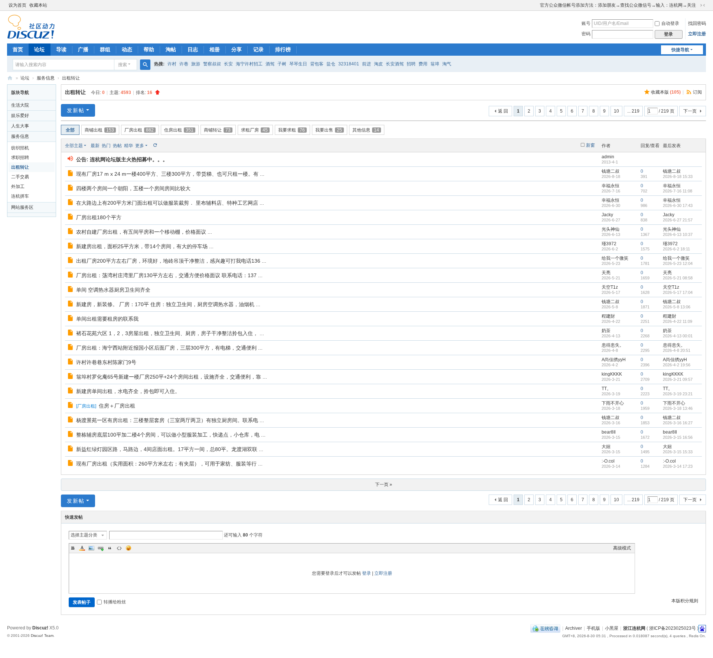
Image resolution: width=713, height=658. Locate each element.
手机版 (593, 628)
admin (608, 156)
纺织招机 (20, 147)
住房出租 (178, 130)
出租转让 (71, 78)
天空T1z (610, 287)
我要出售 (328, 130)
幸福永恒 (610, 185)
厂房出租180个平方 (98, 217)
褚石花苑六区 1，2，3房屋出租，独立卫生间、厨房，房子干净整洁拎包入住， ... (170, 333)
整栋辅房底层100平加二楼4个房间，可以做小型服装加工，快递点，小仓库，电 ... (171, 435)
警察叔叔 (212, 64)
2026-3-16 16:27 (678, 423)
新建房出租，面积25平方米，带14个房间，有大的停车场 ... (145, 246)
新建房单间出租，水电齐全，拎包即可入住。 (128, 391)
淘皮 (378, 64)
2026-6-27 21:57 (678, 220)
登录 (366, 573)
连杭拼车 (20, 196)
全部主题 (74, 145)
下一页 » (383, 484)
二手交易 (20, 176)
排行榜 (283, 49)
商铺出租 (99, 130)
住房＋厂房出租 (117, 406)
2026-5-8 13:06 (676, 307)
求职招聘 (20, 157)
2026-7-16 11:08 (677, 191)
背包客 (316, 64)
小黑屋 (611, 628)
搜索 (122, 64)
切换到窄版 (702, 5)
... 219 (633, 111)
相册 (214, 49)
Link (100, 548)
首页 (18, 49)
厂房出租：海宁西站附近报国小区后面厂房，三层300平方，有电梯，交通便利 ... (169, 348)
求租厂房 (254, 130)
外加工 (18, 186)
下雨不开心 (613, 403)
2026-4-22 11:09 (677, 321)
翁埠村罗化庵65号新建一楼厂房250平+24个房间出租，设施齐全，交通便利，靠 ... (171, 377)
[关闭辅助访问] (536, 5)
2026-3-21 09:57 (678, 379)
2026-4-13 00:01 (678, 336)
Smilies (128, 548)
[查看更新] (155, 145)
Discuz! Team (42, 635)
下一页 (690, 111)
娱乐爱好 (20, 115)
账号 (586, 23)
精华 (128, 145)
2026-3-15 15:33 (678, 452)
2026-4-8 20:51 (676, 350)
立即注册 (697, 33)
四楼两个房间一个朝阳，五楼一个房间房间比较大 (133, 188)
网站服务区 (22, 207)
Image (91, 548)
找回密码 (697, 23)
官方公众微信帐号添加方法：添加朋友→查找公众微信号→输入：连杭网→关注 (618, 5)
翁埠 (434, 64)
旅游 (195, 64)
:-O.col (608, 461)
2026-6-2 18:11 (676, 249)
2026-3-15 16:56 (678, 437)
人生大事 (20, 126)
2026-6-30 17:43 (678, 205)
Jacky (607, 214)
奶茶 (606, 330)
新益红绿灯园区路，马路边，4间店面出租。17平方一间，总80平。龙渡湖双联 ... (169, 449)
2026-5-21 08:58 (678, 278)
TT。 (606, 388)
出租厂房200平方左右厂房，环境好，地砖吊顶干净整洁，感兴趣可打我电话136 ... (171, 261)
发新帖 (76, 110)
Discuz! (40, 628)
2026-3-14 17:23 (678, 466)
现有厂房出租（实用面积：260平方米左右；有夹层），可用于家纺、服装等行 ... (169, 464)
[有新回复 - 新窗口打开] (71, 174)
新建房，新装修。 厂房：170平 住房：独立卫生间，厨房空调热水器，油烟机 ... (168, 304)
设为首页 (17, 5)
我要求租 (291, 130)
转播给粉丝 (115, 601)
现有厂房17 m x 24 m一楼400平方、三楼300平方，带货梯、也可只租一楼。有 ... (170, 174)
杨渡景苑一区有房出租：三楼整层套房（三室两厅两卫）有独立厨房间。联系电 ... (170, 420)
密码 (586, 33)
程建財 (608, 316)
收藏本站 (38, 5)
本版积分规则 (684, 600)
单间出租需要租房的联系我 (107, 319)
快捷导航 (680, 49)
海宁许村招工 (249, 64)
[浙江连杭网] (31, 26)
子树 (281, 64)
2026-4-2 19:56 (676, 365)
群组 (105, 49)
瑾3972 (609, 243)
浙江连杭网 (10, 78)
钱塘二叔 (610, 171)
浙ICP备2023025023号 (672, 628)
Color (82, 548)
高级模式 (622, 548)
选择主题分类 (84, 535)
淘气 (446, 64)
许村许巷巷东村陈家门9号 (106, 362)
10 (616, 111)
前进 (366, 64)
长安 (228, 64)
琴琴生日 (298, 64)
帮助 (149, 49)
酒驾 (270, 64)
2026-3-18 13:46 (678, 408)
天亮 (606, 272)
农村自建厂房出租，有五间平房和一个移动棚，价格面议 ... (144, 232)
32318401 (348, 64)
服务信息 (46, 78)
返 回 (503, 111)
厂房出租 (139, 130)
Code (119, 548)
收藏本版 (666, 92)
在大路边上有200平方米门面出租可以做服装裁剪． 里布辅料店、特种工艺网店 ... (170, 203)
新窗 (590, 145)
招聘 (411, 64)
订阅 (697, 92)
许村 (171, 64)
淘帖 (171, 49)
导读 (61, 49)
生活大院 (20, 105)
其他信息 (365, 130)
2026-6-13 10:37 (678, 234)
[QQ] (545, 628)
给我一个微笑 (615, 258)
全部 (70, 130)
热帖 (117, 145)
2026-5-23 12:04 (678, 263)
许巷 (183, 64)
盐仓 (330, 64)
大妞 (606, 446)
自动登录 (670, 23)
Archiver (573, 628)
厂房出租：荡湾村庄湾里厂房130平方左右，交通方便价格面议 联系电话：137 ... (169, 275)
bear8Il (609, 432)
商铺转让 (217, 130)
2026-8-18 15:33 (678, 176)
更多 (139, 145)
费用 (423, 64)
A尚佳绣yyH (614, 359)
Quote (110, 548)
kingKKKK (612, 374)
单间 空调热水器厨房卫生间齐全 (113, 290)
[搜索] (145, 64)
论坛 (39, 49)
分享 (236, 49)
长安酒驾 (395, 64)
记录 (258, 49)
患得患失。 (613, 345)
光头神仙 (610, 229)
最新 (95, 145)
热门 (106, 145)
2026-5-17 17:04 (678, 292)
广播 (83, 49)
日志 (193, 49)
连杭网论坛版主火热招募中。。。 (129, 159)
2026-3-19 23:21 (678, 394)
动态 (127, 49)
